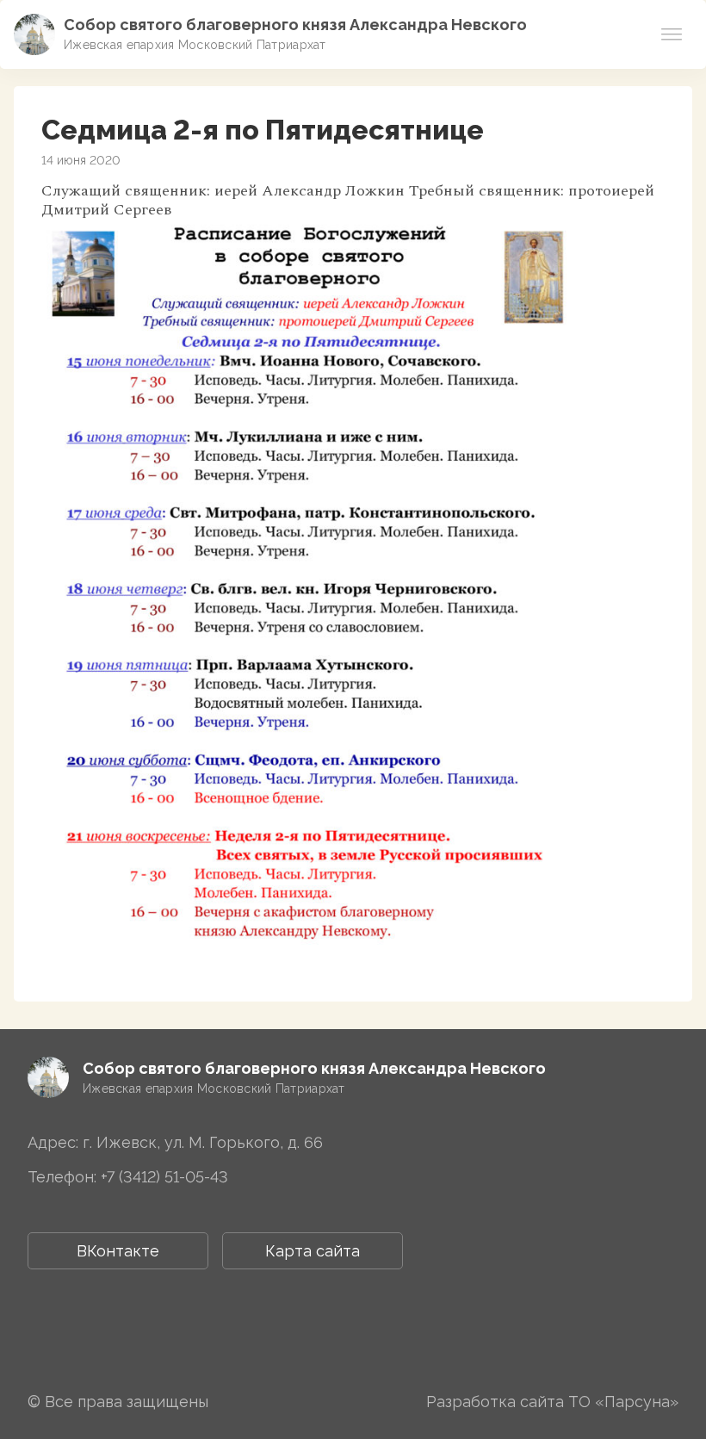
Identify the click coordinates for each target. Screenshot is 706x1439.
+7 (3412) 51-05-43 (164, 1177)
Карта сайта (312, 1251)
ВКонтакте (118, 1251)
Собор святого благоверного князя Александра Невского (295, 25)
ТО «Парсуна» (623, 1401)
